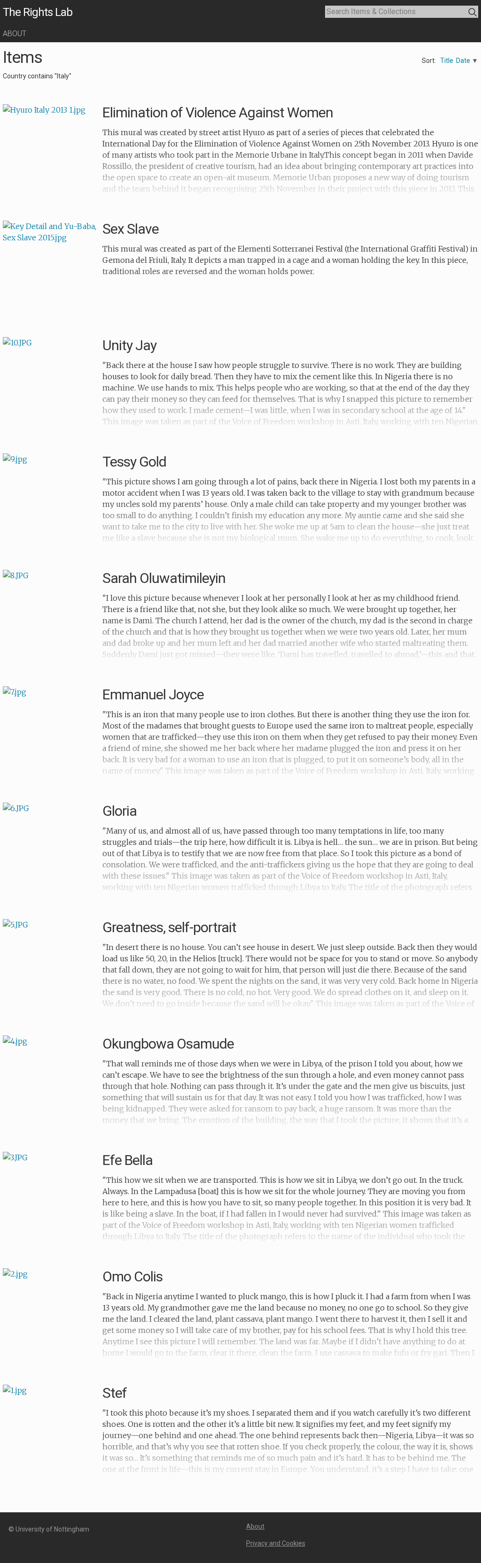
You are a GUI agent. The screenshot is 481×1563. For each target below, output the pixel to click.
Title (446, 60)
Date (463, 60)
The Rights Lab (37, 12)
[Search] (472, 12)
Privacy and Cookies (275, 1543)
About (14, 33)
